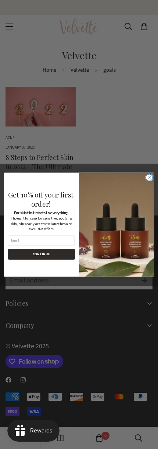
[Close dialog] (149, 177)
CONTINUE (41, 254)
